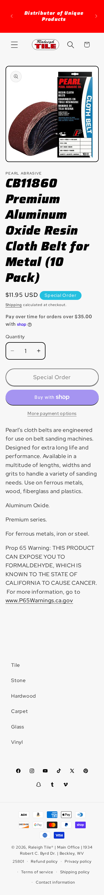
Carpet (19, 711)
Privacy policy (78, 861)
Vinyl (17, 742)
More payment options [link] (52, 413)
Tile (15, 665)
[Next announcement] (96, 16)
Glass (17, 726)
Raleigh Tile (39, 847)
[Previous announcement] (12, 16)
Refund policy (44, 861)
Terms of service (37, 871)
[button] (14, 45)
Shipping (14, 304)
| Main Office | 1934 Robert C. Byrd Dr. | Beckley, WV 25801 (52, 854)
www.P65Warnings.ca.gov (39, 600)
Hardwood (23, 695)
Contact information (55, 882)
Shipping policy (75, 871)
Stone (18, 680)
